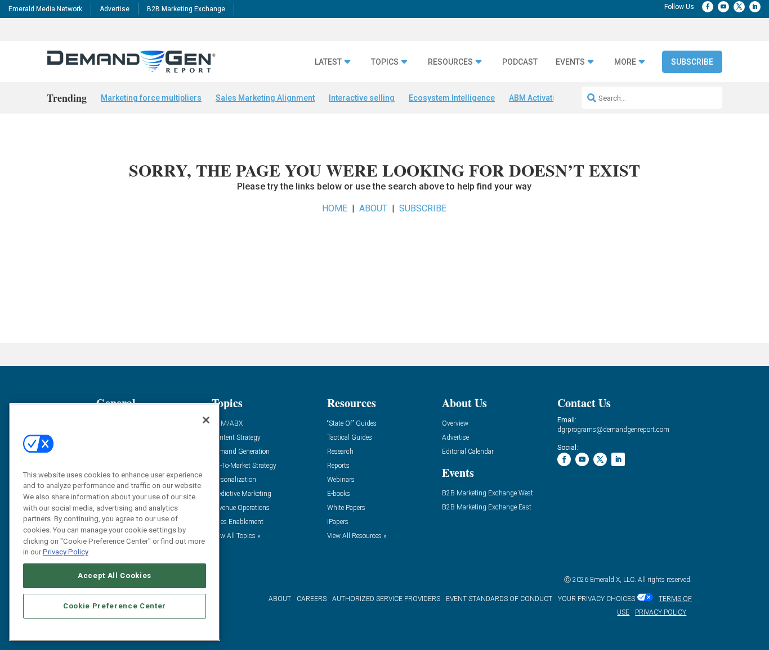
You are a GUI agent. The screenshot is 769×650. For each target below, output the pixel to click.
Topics (385, 62)
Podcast (520, 62)
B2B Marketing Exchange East (486, 507)
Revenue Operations (241, 508)
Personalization (234, 480)
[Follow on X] (739, 6)
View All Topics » (236, 536)
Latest (328, 62)
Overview (455, 423)
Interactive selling (362, 97)
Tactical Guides (349, 437)
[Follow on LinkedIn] (755, 6)
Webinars (341, 480)
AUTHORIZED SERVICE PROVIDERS (386, 599)
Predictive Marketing (241, 494)
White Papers (346, 508)
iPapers (337, 522)
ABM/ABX (227, 423)
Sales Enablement (237, 522)
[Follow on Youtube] (723, 6)
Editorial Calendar (468, 451)
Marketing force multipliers (151, 97)
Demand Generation (241, 451)
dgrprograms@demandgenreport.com (613, 430)
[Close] (206, 420)
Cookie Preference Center (114, 606)
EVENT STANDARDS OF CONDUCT (499, 599)
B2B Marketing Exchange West (487, 493)
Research (340, 451)
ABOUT (373, 208)
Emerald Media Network (45, 9)
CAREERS (312, 599)
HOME (334, 208)
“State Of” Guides (352, 423)
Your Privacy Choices (596, 599)
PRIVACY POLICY (660, 612)
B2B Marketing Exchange (186, 9)
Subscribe (692, 61)
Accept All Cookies (114, 575)
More (625, 62)
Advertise (114, 9)
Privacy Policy (65, 552)
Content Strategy (236, 437)
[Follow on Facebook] (707, 6)
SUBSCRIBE (422, 208)
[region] (114, 522)
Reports (338, 466)
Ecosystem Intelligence (452, 97)
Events (570, 62)
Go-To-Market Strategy (244, 466)
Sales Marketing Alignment (265, 97)
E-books (338, 494)
